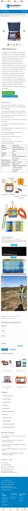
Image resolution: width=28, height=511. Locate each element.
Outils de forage (5, 408)
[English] (4, 1)
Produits (18, 14)
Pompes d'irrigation (7, 420)
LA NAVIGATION (5, 11)
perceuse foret (5, 504)
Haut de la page (24, 510)
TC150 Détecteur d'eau (7, 370)
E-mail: (3, 330)
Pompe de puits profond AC (9, 424)
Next (24, 31)
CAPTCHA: (3, 343)
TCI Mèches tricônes (10, 318)
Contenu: (3, 335)
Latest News (14, 494)
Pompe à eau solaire (7, 417)
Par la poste (4, 349)
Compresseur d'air (6, 402)
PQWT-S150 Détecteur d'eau (13, 316)
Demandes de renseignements (10, 96)
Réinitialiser (13, 349)
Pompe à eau (5, 414)
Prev (4, 31)
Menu (17, 510)
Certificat (21, 497)
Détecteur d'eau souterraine (8, 411)
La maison (13, 14)
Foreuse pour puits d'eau (7, 395)
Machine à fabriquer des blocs (8, 427)
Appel (10, 510)
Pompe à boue (5, 405)
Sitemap (9, 489)
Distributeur (13, 498)
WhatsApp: (4, 325)
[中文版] (24, 1)
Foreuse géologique (6, 398)
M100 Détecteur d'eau (21, 370)
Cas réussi (13, 496)
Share (3, 510)
